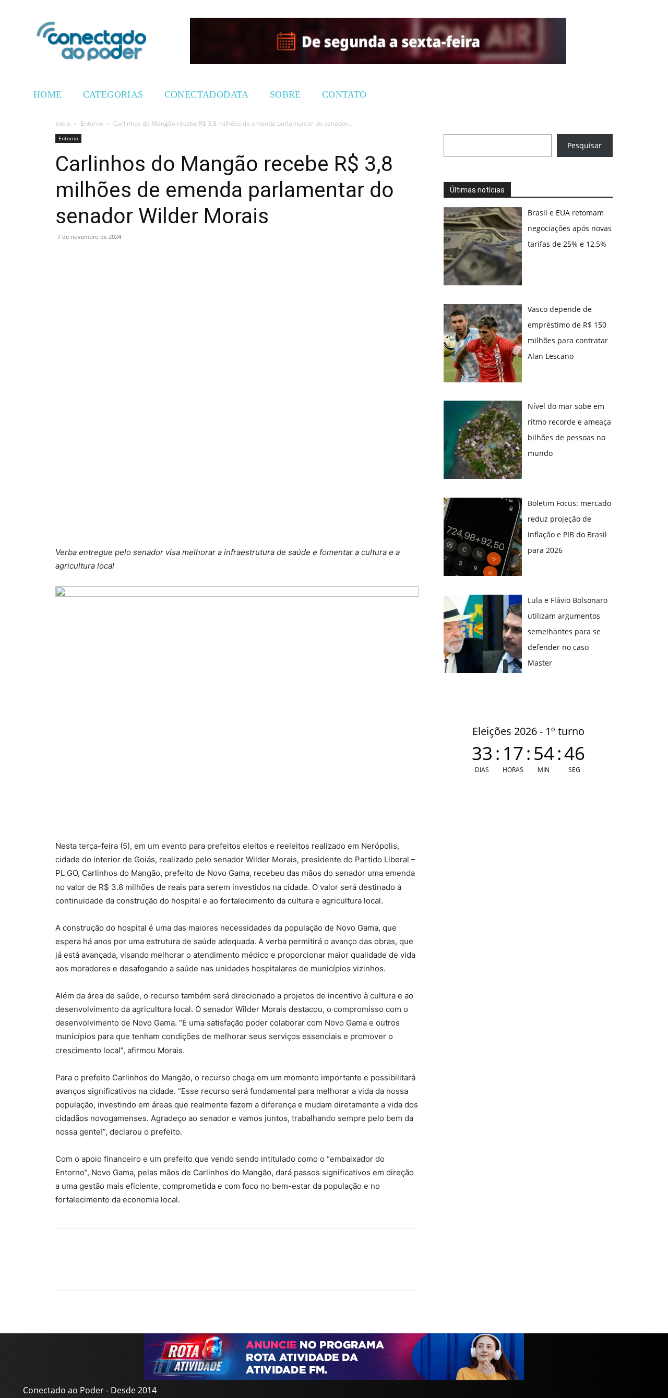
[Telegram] (137, 260)
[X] (113, 260)
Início (62, 123)
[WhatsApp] (65, 260)
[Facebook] (89, 260)
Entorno (91, 123)
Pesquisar (584, 145)
